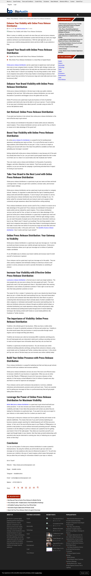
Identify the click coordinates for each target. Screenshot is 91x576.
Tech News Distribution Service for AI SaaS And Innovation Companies (70, 43)
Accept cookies (84, 573)
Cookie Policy (38, 573)
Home (8, 18)
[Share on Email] (34, 488)
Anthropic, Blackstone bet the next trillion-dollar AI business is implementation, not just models (70, 36)
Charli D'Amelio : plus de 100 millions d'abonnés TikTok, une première (58, 538)
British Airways (63, 48)
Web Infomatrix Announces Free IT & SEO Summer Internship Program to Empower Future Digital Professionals (69, 25)
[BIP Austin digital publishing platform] (17, 11)
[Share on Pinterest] (22, 488)
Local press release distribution (16, 280)
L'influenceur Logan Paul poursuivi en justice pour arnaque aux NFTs (58, 533)
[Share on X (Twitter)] (18, 488)
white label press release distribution (18, 404)
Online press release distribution (16, 65)
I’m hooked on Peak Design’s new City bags (58, 523)
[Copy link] (38, 487)
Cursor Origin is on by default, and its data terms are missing (58, 548)
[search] (77, 15)
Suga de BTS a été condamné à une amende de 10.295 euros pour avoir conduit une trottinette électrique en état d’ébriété (58, 543)
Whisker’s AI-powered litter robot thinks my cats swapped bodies (58, 528)
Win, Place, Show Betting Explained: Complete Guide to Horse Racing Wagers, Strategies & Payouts (69, 30)
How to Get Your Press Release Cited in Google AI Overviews (24, 510)
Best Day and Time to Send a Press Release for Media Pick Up (24, 500)
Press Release (15, 18)
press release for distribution (21, 140)
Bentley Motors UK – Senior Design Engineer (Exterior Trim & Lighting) (74, 565)
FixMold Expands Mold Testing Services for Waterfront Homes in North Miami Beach (70, 40)
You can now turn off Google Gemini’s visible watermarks (58, 518)
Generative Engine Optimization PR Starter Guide (21, 507)
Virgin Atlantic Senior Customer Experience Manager (70, 51)
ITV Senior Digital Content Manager (68, 46)
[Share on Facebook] (14, 488)
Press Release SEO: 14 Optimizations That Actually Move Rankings (25, 502)
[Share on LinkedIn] (26, 488)
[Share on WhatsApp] (30, 488)
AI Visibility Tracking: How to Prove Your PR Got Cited (22, 505)
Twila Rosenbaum (21, 28)
